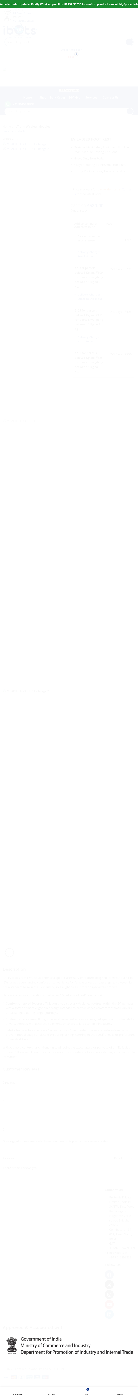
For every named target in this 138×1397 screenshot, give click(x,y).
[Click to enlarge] (9, 953)
